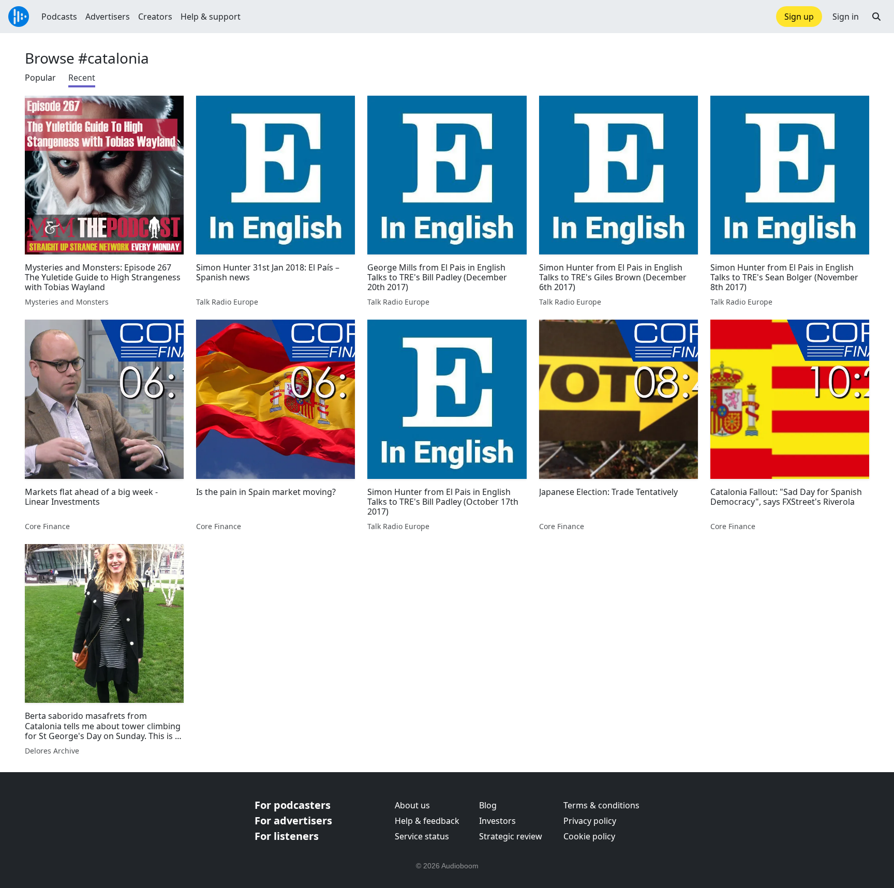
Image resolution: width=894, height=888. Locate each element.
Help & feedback (427, 820)
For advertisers (293, 820)
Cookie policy (589, 836)
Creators (155, 16)
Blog (488, 805)
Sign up (799, 16)
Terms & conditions (601, 805)
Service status (422, 836)
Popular (40, 77)
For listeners (287, 836)
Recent (81, 77)
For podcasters (293, 805)
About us (412, 805)
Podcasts (59, 16)
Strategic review (510, 836)
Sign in (845, 16)
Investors (497, 820)
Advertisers (107, 16)
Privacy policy (589, 820)
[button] (876, 16)
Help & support (211, 16)
